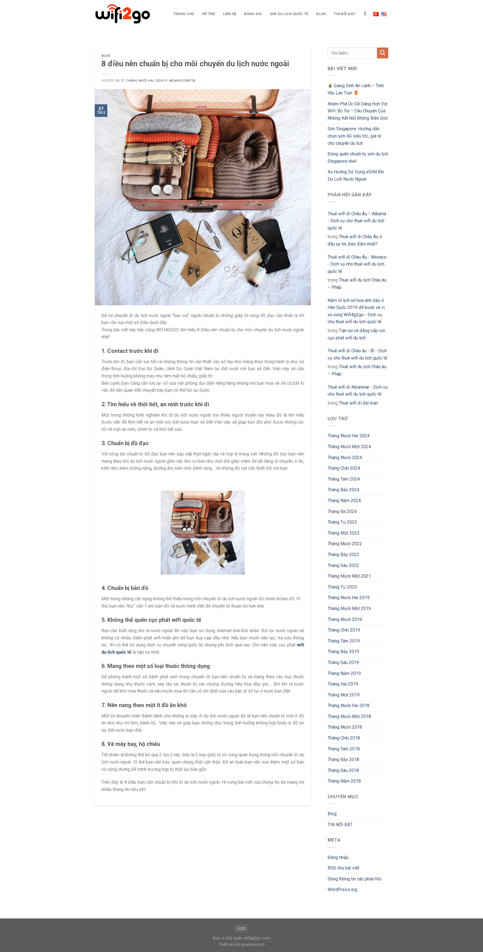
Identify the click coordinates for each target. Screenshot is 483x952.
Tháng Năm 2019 (344, 673)
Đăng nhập (338, 857)
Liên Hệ (229, 14)
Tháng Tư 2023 (342, 522)
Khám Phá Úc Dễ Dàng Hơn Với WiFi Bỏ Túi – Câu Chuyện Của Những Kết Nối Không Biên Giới (358, 111)
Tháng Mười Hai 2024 (349, 435)
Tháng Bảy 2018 (343, 759)
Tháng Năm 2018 (344, 781)
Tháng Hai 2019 (343, 684)
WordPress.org (342, 889)
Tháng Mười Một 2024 (349, 446)
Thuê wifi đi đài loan (358, 403)
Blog (321, 14)
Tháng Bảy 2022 (343, 554)
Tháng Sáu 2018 (343, 770)
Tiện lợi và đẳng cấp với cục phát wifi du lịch (356, 334)
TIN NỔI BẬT (345, 14)
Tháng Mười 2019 (345, 619)
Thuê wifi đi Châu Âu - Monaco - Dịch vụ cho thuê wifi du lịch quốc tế (357, 264)
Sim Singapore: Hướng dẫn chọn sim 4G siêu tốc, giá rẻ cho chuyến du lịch (354, 136)
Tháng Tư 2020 (342, 587)
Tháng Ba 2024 (342, 511)
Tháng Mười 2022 (345, 543)
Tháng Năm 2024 (344, 500)
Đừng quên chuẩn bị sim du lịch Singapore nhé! (358, 157)
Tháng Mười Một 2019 (349, 608)
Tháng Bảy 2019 (343, 651)
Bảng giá (253, 14)
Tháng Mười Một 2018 (349, 716)
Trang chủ (183, 14)
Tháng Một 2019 (343, 695)
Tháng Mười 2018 (345, 727)
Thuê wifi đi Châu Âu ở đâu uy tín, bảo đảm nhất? (355, 240)
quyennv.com (253, 944)
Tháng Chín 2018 (344, 738)
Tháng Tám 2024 (344, 479)
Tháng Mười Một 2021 (349, 576)
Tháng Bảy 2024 (343, 489)
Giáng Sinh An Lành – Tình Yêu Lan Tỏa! (356, 89)
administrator (182, 80)
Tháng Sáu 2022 (343, 565)
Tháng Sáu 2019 (343, 662)
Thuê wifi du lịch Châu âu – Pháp (357, 283)
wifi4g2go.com (256, 938)
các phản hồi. (355, 879)
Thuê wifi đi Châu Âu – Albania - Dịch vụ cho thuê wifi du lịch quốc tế (357, 221)
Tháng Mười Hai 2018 (349, 705)
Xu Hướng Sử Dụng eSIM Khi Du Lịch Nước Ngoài (356, 175)
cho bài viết (343, 868)
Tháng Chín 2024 (344, 468)
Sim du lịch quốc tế (289, 14)
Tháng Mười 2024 (345, 457)
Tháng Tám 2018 (344, 749)
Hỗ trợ (208, 14)
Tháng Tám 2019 (344, 641)
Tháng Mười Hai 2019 (349, 597)
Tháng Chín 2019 (344, 630)
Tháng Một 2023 (343, 533)
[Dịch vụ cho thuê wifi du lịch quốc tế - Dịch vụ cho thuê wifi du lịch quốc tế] (123, 14)
